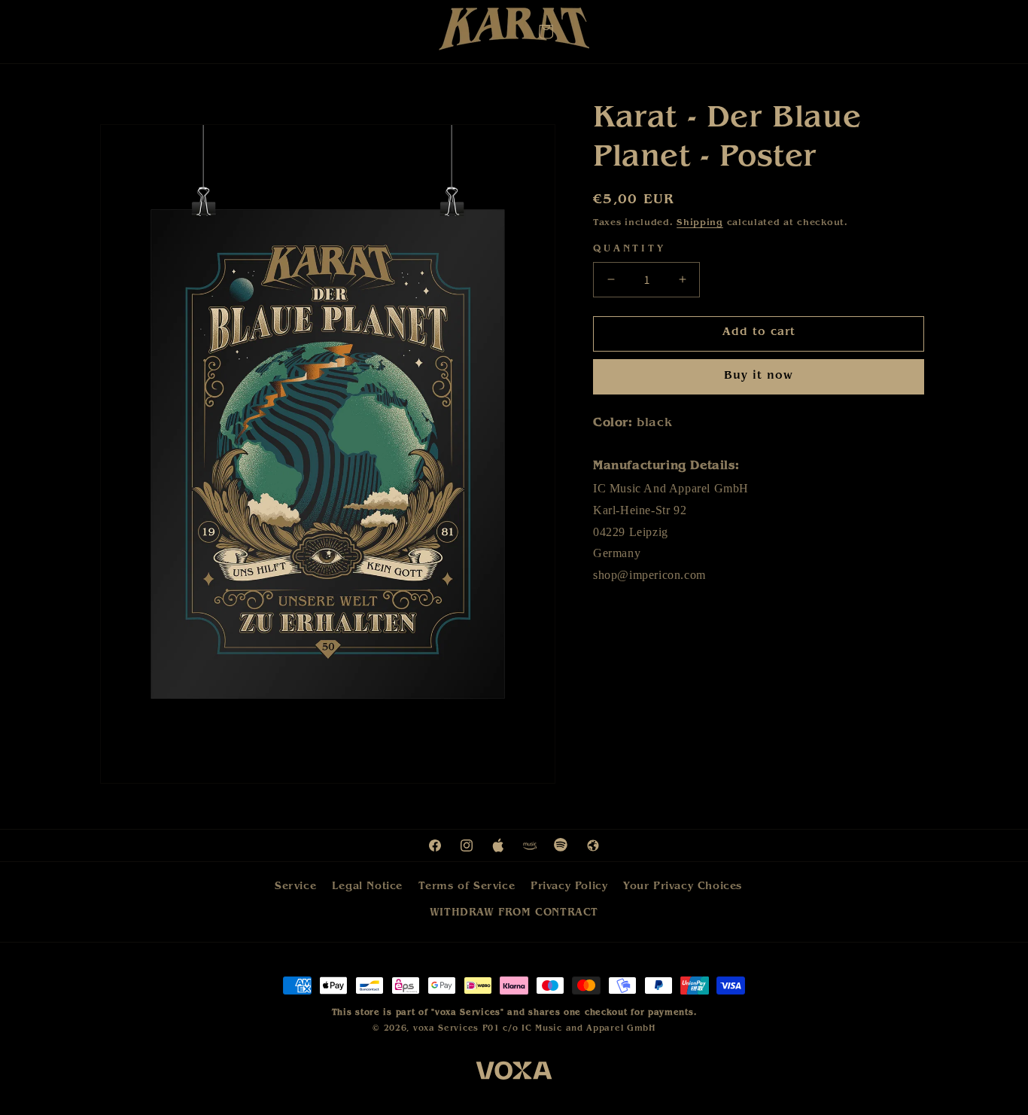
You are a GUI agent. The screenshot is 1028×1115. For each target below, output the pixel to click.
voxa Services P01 (456, 1029)
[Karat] (514, 33)
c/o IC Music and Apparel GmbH (579, 1029)
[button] (545, 31)
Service (295, 887)
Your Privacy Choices (682, 887)
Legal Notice (367, 887)
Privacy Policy (569, 887)
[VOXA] (514, 1073)
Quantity (629, 249)
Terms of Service (467, 887)
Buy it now (758, 376)
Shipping (700, 223)
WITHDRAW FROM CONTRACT (514, 913)
